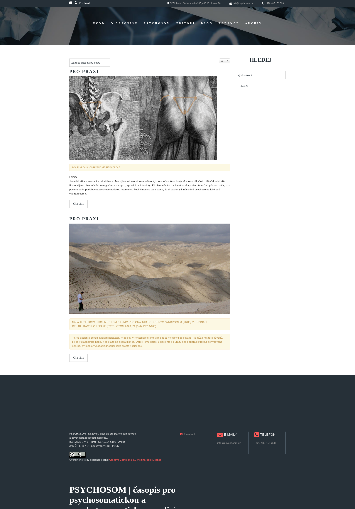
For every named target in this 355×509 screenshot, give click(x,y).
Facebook (190, 434)
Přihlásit (84, 3)
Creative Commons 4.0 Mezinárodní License (135, 459)
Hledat (244, 86)
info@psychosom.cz (229, 442)
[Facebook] (70, 3)
